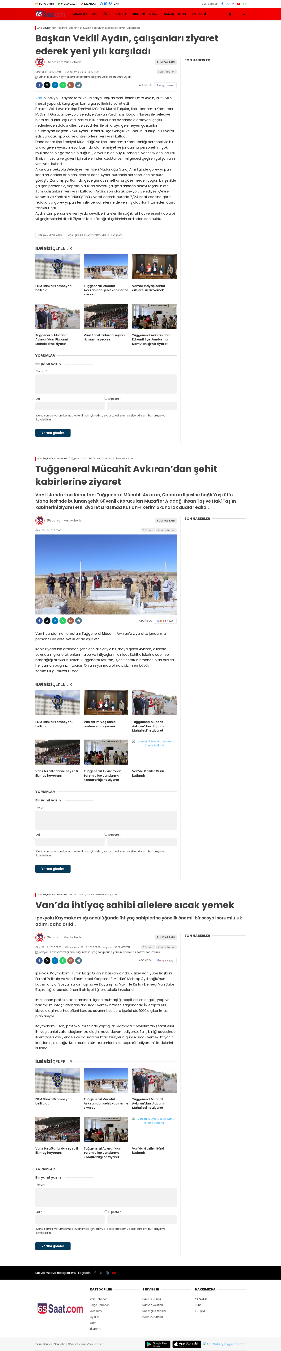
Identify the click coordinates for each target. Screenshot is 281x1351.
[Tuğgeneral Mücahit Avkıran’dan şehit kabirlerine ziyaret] (106, 267)
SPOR (182, 14)
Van (38, 97)
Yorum (41, 371)
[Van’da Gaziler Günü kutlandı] (154, 753)
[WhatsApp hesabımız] (244, 4)
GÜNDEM (121, 14)
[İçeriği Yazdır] (78, 85)
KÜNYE (199, 1305)
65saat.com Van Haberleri (64, 62)
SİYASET (154, 14)
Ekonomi (95, 1329)
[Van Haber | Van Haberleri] (50, 17)
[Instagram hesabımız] (233, 4)
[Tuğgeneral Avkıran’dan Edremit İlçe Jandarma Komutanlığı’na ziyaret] (154, 317)
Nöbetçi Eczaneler (154, 1311)
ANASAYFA (80, 14)
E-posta (114, 399)
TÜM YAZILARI (166, 62)
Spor (93, 1323)
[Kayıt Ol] (231, 14)
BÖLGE (106, 14)
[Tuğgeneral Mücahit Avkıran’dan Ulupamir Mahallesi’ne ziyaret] (57, 317)
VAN (94, 14)
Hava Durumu (151, 1299)
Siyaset (94, 1317)
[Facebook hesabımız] (222, 4)
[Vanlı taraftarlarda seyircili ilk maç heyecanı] (106, 317)
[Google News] (165, 85)
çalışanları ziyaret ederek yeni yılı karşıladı (96, 235)
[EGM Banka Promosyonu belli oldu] (57, 267)
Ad (39, 399)
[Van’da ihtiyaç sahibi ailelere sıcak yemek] (154, 267)
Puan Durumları (152, 1317)
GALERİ (46, 3)
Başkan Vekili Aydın (50, 235)
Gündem (147, 530)
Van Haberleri (166, 72)
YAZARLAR (201, 1299)
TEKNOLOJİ (198, 14)
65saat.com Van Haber (85, 1344)
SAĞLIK (169, 14)
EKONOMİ (138, 14)
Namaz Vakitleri (152, 1305)
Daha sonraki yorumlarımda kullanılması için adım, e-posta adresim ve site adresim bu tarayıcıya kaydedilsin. (101, 417)
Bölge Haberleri (100, 1305)
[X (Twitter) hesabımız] (227, 4)
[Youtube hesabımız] (238, 4)
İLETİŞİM (200, 1311)
